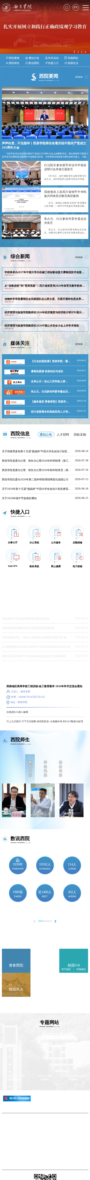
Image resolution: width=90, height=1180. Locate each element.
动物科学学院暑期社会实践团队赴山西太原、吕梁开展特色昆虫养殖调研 (47, 298)
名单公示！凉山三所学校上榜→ (49, 381)
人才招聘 (63, 434)
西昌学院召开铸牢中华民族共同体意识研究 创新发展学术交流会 (39, 656)
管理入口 (45, 1146)
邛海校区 (81, 969)
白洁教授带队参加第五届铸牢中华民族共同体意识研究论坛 (36, 646)
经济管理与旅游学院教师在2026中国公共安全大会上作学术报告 (42, 325)
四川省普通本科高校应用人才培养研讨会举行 (57, 411)
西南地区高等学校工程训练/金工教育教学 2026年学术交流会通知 (44, 686)
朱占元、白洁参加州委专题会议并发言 (53, 391)
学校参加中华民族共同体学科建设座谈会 (25, 618)
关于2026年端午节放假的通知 (19, 498)
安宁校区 (66, 969)
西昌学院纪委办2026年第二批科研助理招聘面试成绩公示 (35, 479)
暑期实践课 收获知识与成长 (47, 371)
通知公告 (46, 434)
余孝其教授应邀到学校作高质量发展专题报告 (28, 628)
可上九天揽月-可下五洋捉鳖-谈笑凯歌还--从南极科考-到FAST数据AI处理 (44, 721)
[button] (54, 921)
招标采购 (80, 434)
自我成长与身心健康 (17, 712)
